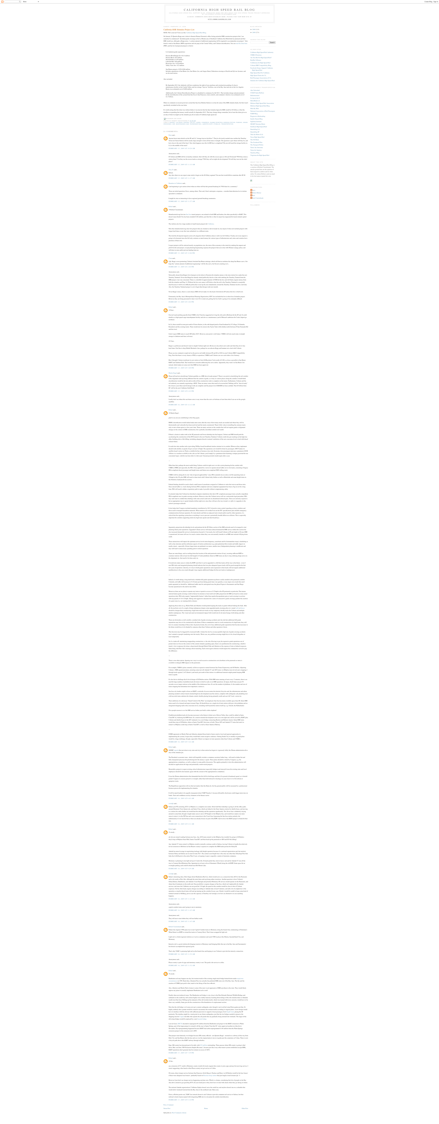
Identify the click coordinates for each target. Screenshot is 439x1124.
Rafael (171, 206)
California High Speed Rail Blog (219, 10)
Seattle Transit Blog (256, 119)
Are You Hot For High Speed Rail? (261, 57)
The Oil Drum (254, 140)
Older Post (245, 1108)
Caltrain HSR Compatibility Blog (260, 65)
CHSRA (198, 122)
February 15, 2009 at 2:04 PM (181, 267)
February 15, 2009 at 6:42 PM (181, 391)
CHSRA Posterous (256, 55)
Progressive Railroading (257, 116)
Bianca (253, 190)
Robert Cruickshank (175, 927)
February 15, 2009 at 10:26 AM (182, 148)
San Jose (188, 214)
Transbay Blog (254, 153)
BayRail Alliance (255, 60)
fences (243, 608)
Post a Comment (168, 1105)
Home (206, 1108)
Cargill (181, 1016)
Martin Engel (173, 373)
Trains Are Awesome (256, 147)
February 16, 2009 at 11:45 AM (182, 910)
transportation (227, 124)
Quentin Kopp (208, 124)
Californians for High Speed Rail (260, 63)
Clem (170, 258)
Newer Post (166, 1108)
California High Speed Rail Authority (261, 52)
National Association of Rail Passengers (262, 111)
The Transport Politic (256, 145)
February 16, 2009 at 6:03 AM (181, 798)
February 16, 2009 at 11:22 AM (182, 899)
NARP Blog (254, 114)
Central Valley (189, 122)
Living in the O (255, 98)
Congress (205, 122)
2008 (254, 32)
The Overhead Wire (256, 142)
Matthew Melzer (256, 193)
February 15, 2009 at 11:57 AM (182, 201)
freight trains (230, 1012)
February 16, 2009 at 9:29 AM (181, 868)
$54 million (203, 1045)
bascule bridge (201, 1019)
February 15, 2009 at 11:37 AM (182, 178)
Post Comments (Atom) (179, 1113)
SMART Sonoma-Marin (257, 124)
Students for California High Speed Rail (262, 80)
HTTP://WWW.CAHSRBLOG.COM (219, 19)
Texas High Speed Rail (257, 137)
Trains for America (256, 150)
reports (176, 750)
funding (239, 122)
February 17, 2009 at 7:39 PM (181, 1053)
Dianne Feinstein (216, 122)
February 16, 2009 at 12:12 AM (182, 405)
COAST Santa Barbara (257, 93)
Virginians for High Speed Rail (259, 155)
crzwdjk (171, 803)
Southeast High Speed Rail (258, 127)
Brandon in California (175, 183)
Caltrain (179, 122)
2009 (254, 29)
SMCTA (180, 1024)
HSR (173, 124)
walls (237, 608)
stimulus (217, 124)
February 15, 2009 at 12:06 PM (182, 253)
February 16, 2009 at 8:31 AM (181, 824)
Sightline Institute (256, 121)
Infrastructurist (254, 95)
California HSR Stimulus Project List (178, 29)
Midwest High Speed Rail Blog (260, 106)
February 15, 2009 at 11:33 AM (182, 164)
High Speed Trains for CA (258, 75)
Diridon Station (229, 122)
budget (172, 122)
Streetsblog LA (255, 129)
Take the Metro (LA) (256, 134)
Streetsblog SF (254, 132)
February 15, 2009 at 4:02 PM (181, 302)
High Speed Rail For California (259, 73)
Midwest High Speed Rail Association (262, 103)
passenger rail (196, 124)
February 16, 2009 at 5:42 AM (181, 742)
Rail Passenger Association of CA (260, 78)
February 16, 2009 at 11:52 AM (182, 954)
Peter (170, 135)
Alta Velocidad (255, 90)
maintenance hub (182, 124)
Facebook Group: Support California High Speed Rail (261, 69)
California (211, 224)
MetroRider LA (255, 101)
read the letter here (241, 43)
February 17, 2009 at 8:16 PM (181, 1100)
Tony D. (171, 170)
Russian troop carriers (210, 1075)
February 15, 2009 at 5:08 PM (181, 368)
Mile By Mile (254, 108)
